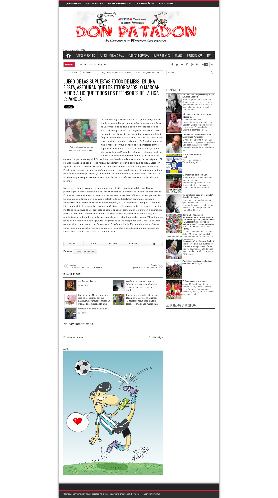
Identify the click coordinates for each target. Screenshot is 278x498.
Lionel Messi (90, 251)
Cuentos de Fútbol (138, 55)
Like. (66, 348)
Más (209, 55)
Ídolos (77, 251)
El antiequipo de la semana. (194, 175)
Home (68, 55)
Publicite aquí (194, 55)
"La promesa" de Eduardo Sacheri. (198, 241)
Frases (178, 55)
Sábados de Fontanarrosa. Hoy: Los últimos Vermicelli (196, 136)
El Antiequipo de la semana (194, 281)
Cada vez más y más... (98, 64)
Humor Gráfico (161, 55)
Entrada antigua (155, 337)
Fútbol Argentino (85, 55)
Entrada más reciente (73, 337)
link (154, 173)
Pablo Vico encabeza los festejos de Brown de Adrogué (197, 262)
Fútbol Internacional (112, 55)
